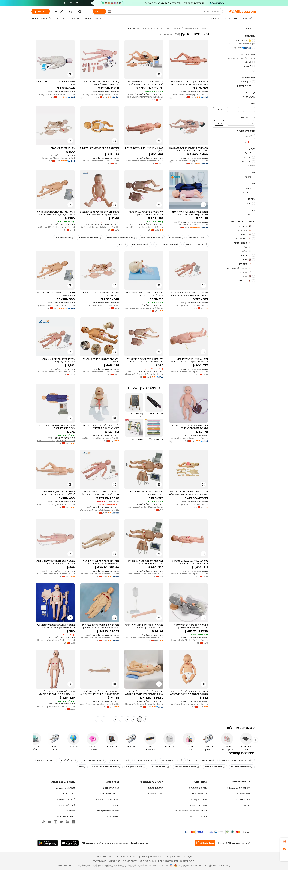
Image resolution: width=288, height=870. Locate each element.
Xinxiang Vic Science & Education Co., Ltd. (55, 94)
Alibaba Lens (234, 843)
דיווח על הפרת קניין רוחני (108, 811)
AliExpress (101, 856)
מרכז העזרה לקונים (110, 788)
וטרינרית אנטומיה (44, 760)
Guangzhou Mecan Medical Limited (58, 158)
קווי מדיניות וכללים (198, 816)
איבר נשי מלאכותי (158, 767)
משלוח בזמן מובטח (198, 799)
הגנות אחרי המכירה (198, 805)
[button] (109, 11)
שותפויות (71, 811)
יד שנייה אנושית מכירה (171, 760)
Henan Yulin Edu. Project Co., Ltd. (192, 224)
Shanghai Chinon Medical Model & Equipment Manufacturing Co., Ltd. (144, 97)
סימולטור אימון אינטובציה (166, 244)
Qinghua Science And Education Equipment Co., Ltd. (188, 94)
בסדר (219, 109)
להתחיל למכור (69, 793)
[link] (284, 841)
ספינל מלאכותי (67, 760)
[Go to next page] (97, 719)
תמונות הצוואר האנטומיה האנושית (235, 760)
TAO (167, 856)
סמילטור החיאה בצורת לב (185, 767)
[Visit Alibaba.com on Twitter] (61, 822)
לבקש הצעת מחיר (155, 793)
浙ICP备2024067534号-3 (220, 865)
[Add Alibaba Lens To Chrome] (205, 843)
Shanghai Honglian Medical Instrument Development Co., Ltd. (144, 161)
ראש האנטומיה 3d (62, 238)
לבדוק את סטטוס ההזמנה (64, 799)
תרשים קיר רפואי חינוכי (150, 238)
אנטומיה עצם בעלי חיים (91, 760)
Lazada (144, 856)
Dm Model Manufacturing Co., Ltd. (103, 305)
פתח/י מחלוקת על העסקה (107, 799)
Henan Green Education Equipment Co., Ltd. (144, 308)
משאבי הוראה (149, 28)
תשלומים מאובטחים (198, 788)
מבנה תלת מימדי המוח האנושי (119, 238)
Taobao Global (156, 856)
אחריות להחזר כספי (198, 793)
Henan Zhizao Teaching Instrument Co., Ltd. (144, 227)
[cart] (70, 12)
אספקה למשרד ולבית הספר (186, 28)
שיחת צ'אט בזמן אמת (109, 793)
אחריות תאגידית (243, 799)
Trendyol (176, 856)
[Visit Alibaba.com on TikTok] (43, 822)
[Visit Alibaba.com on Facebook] (73, 822)
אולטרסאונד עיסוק (139, 244)
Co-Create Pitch (242, 793)
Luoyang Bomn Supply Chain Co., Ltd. (190, 305)
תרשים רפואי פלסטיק (119, 760)
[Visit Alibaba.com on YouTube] (49, 822)
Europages (188, 856)
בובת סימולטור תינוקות (88, 238)
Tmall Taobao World (129, 856)
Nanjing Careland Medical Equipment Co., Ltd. (55, 227)
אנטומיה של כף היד (134, 767)
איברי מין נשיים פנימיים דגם (201, 760)
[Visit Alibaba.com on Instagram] (55, 822)
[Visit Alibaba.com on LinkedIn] (67, 822)
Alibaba (205, 28)
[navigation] (234, 374)
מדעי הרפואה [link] (133, 28)
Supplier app (137, 843)
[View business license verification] (171, 865)
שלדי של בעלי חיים (196, 238)
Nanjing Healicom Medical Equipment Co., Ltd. (55, 305)
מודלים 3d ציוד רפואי (213, 767)
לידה (81, 767)
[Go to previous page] (145, 719)
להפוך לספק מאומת (66, 805)
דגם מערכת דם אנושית (194, 244)
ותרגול (120, 244)
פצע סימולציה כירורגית (240, 767)
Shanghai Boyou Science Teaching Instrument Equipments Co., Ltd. (99, 94)
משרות (247, 805)
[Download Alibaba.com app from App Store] (70, 843)
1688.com (113, 856)
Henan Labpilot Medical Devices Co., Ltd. (100, 161)
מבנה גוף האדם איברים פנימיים (105, 767)
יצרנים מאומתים (155, 788)
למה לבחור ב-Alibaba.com (238, 788)
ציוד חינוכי (164, 28)
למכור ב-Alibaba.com (65, 788)
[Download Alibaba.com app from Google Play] (48, 843)
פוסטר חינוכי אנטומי (144, 760)
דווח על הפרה (113, 816)
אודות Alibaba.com (241, 781)
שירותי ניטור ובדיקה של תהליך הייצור (191, 811)
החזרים (115, 805)
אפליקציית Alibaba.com (93, 843)
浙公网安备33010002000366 (193, 865)
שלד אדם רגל (174, 238)
